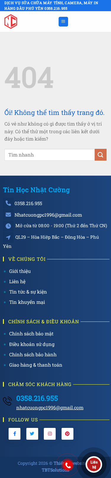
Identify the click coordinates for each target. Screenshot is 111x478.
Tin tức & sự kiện (28, 292)
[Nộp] (101, 154)
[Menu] (63, 22)
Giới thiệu (20, 271)
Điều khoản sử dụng (31, 344)
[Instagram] (50, 434)
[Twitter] (32, 434)
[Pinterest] (67, 434)
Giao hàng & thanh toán (35, 365)
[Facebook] (14, 434)
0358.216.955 (28, 203)
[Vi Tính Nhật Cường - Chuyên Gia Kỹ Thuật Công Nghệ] (29, 21)
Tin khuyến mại (27, 302)
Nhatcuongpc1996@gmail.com (48, 215)
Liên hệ (17, 281)
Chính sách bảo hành (33, 354)
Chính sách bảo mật (31, 333)
